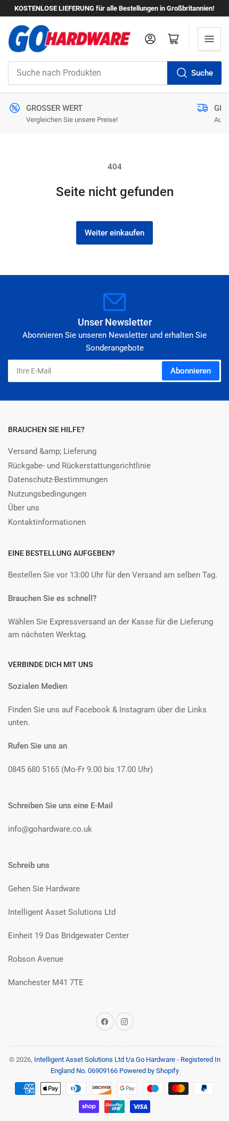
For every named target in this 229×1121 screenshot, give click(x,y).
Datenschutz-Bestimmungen (58, 479)
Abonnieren (190, 371)
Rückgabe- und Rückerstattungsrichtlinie (79, 465)
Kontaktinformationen (47, 522)
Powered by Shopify (149, 1071)
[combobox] (114, 73)
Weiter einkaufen (114, 233)
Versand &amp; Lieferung (52, 451)
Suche (202, 73)
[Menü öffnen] (209, 39)
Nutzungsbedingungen (47, 494)
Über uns (23, 508)
